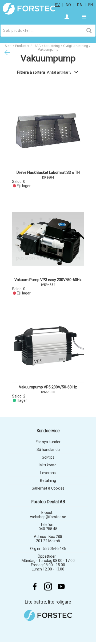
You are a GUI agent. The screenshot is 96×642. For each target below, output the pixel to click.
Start (8, 46)
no (68, 5)
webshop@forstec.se (48, 517)
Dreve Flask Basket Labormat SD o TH (48, 172)
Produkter (22, 46)
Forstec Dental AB (48, 501)
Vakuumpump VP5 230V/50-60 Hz (48, 387)
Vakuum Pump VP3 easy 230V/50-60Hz (48, 280)
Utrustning (52, 46)
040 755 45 (48, 529)
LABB (37, 46)
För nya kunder (48, 442)
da (79, 5)
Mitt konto (48, 465)
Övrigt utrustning (75, 46)
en (90, 5)
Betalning (48, 480)
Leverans (48, 473)
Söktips (48, 457)
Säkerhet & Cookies (48, 488)
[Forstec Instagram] (48, 586)
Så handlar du (48, 449)
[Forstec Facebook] (34, 586)
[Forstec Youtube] (61, 586)
